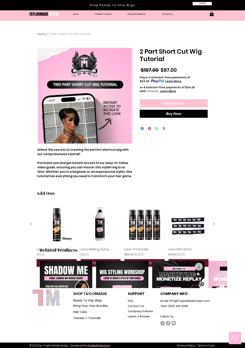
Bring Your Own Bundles (90, 306)
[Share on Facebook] (142, 128)
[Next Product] (214, 224)
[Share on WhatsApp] (156, 128)
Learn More (173, 81)
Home (41, 34)
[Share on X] (164, 128)
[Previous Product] (31, 224)
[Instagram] (162, 323)
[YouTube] (174, 323)
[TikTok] (168, 323)
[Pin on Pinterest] (149, 128)
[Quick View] (57, 224)
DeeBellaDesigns (99, 345)
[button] (136, 14)
